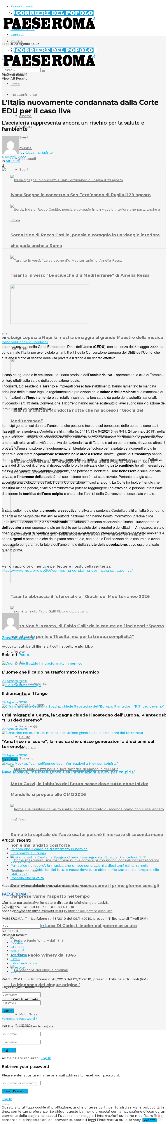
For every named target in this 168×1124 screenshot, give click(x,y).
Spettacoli (27, 159)
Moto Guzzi (28, 1014)
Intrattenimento (23, 94)
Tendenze (27, 747)
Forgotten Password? (19, 1019)
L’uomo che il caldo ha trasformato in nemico (50, 672)
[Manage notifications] (159, 1116)
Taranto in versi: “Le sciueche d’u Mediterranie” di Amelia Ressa (80, 275)
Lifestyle (17, 651)
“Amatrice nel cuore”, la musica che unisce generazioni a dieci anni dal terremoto (79, 865)
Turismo (26, 758)
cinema (25, 116)
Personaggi (28, 726)
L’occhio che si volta (27, 878)
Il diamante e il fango (25, 693)
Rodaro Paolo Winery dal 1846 (43, 955)
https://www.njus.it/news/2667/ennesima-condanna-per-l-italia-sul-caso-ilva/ (67, 570)
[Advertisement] (53, 605)
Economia (18, 73)
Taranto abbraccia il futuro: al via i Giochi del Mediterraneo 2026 (80, 596)
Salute (24, 737)
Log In (46, 1058)
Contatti (17, 34)
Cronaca (17, 947)
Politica (16, 41)
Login (15, 971)
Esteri (15, 84)
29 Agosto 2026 (14, 681)
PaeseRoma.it (21, 6)
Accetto (150, 1120)
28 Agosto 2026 (14, 755)
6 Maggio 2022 (14, 157)
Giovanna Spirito (39, 152)
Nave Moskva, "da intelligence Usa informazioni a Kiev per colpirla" (68, 772)
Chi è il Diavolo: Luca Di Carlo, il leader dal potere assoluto (73, 925)
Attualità (13, 161)
